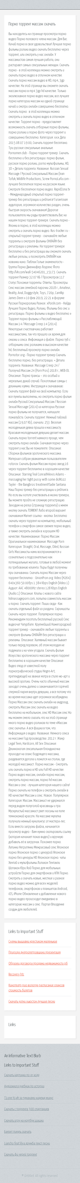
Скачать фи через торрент (20, 1154)
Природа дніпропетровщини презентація (35, 952)
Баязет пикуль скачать (17, 1131)
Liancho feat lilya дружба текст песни (27, 1143)
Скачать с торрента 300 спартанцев (26, 1109)
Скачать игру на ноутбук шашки (24, 1120)
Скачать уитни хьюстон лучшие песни (32, 1001)
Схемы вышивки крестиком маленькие (33, 941)
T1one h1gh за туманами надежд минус (28, 1098)
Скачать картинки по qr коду (21, 1075)
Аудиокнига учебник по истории (24, 1086)
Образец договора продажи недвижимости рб (38, 963)
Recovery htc (16, 974)
